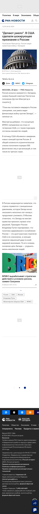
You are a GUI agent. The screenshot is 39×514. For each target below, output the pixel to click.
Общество (15, 425)
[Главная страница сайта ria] (13, 21)
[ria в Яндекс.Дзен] (14, 412)
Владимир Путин (9, 298)
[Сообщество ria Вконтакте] (22, 412)
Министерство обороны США (13, 301)
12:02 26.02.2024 (8, 26)
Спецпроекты (7, 429)
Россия (5, 294)
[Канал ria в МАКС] (6, 412)
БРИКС (29, 301)
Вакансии (5, 438)
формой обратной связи (11, 495)
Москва (20, 294)
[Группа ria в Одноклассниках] (30, 412)
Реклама (18, 429)
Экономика (25, 425)
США (13, 294)
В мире (34, 425)
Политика (5, 425)
